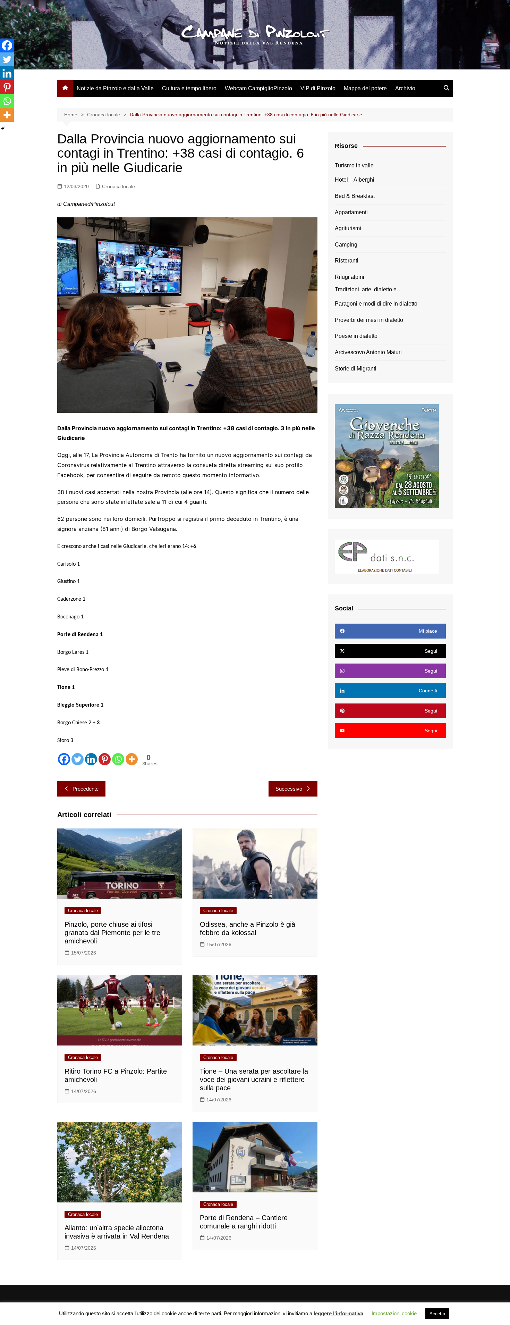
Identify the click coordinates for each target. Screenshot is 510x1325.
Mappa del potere (365, 88)
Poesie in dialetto (356, 336)
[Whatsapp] (118, 759)
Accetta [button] (437, 1313)
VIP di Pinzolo (317, 88)
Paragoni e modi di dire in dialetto (376, 304)
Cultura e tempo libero (189, 88)
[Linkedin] (91, 759)
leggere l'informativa (338, 1313)
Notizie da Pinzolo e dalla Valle (115, 88)
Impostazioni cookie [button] (394, 1313)
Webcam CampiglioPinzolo (258, 88)
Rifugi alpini (349, 277)
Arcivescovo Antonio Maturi (368, 352)
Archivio (405, 88)
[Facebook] (64, 759)
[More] (132, 759)
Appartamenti (351, 212)
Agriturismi (348, 228)
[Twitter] (77, 759)
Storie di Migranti (355, 369)
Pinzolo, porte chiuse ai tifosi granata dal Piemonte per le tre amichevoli (112, 932)
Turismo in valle (354, 165)
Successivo (288, 789)
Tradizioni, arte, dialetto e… (368, 289)
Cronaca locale (118, 186)
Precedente (86, 789)
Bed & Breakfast (355, 196)
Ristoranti (346, 261)
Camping (346, 245)
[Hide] (3, 128)
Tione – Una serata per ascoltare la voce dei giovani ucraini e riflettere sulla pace (254, 1079)
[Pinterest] (105, 759)
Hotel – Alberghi (354, 180)
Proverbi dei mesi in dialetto (369, 320)
